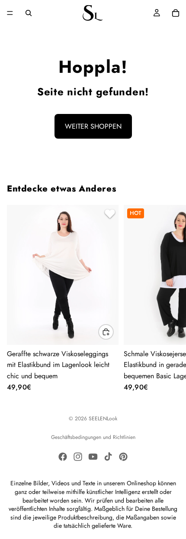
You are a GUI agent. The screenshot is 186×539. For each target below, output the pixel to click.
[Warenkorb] (175, 13)
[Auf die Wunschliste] (108, 215)
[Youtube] (93, 456)
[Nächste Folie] (168, 298)
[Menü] (10, 13)
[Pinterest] (123, 456)
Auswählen (113, 332)
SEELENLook (103, 418)
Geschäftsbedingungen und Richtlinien (93, 437)
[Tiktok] (108, 456)
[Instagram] (78, 456)
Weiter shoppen (93, 126)
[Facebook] (63, 456)
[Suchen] (28, 13)
